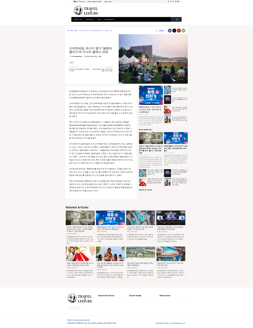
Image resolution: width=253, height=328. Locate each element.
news (76, 30)
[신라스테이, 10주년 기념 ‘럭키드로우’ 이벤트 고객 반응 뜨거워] (167, 90)
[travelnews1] (70, 56)
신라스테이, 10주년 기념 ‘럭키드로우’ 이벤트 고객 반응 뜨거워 (179, 89)
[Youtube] (178, 1)
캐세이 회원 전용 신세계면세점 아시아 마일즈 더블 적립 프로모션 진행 (179, 109)
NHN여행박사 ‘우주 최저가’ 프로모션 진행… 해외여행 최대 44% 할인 (150, 109)
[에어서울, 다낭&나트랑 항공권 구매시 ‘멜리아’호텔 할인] (140, 254)
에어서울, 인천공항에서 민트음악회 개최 (79, 70)
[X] (173, 1)
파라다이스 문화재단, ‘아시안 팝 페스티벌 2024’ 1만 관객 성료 (180, 99)
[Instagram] (171, 1)
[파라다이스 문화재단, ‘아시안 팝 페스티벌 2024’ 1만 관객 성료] (167, 99)
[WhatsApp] (183, 31)
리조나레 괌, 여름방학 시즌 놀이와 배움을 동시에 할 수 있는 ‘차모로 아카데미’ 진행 (179, 118)
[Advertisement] (143, 10)
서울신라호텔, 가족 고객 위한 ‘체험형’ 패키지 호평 (102, 70)
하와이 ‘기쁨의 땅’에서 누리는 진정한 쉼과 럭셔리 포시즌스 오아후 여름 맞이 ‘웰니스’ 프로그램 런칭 (80, 229)
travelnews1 (77, 56)
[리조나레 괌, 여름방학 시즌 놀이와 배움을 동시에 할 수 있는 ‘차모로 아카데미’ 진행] (167, 118)
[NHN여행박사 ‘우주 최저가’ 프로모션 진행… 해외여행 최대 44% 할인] (151, 95)
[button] (177, 19)
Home (71, 30)
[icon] (68, 30)
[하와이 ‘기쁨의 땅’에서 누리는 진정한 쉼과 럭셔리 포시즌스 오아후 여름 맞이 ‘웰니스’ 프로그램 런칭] (151, 138)
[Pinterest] (179, 31)
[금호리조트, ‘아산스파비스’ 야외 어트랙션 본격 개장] (170, 254)
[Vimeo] (176, 1)
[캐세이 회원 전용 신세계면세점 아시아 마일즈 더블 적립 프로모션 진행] (167, 109)
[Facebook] (168, 1)
